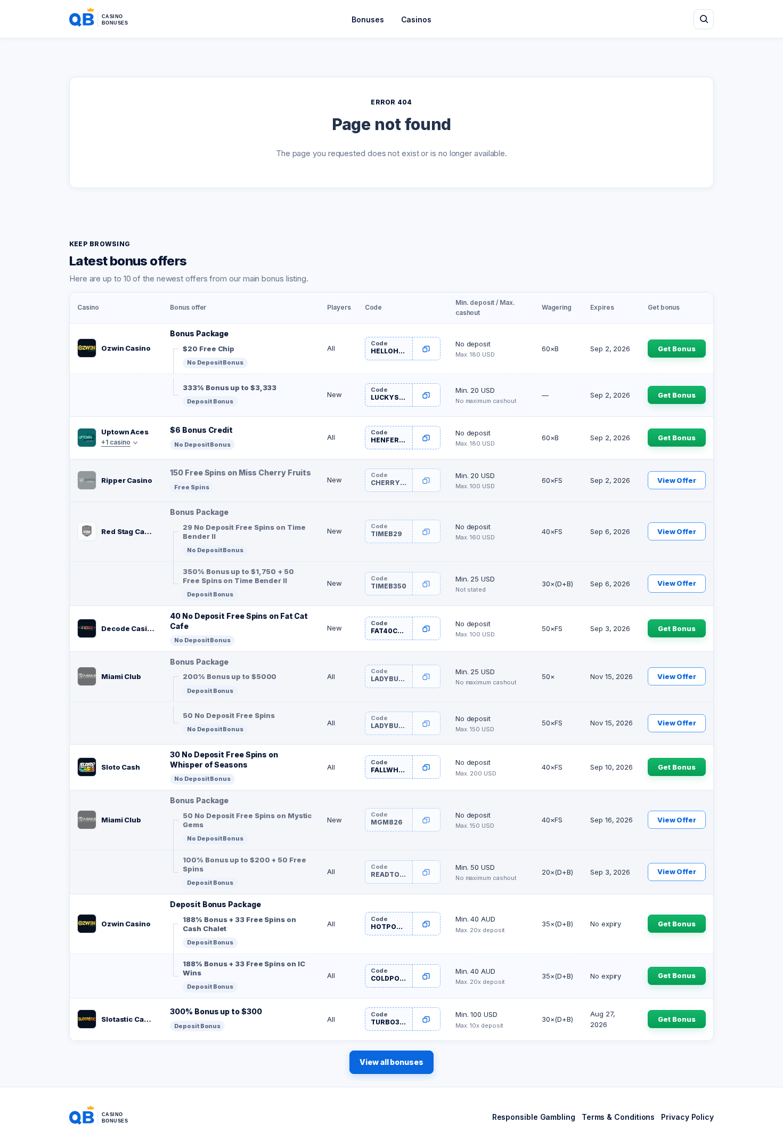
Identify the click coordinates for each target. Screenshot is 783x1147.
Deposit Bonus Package (215, 904)
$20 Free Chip (208, 348)
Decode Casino (128, 628)
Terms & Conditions (618, 1116)
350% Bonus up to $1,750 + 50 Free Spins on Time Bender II (238, 576)
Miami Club (121, 676)
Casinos (416, 19)
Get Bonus (676, 348)
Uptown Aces (125, 431)
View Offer (676, 480)
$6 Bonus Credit (201, 429)
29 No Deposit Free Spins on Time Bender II (244, 532)
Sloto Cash (120, 767)
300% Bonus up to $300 (216, 1011)
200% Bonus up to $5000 (229, 676)
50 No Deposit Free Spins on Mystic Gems (247, 820)
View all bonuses (391, 1062)
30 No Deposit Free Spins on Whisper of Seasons (224, 759)
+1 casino (115, 442)
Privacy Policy (687, 1116)
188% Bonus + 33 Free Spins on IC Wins (244, 968)
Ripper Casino (126, 480)
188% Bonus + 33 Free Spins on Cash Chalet (239, 924)
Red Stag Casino (128, 531)
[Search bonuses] (704, 19)
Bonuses (368, 19)
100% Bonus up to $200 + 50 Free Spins (244, 864)
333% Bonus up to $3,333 (229, 387)
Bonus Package (199, 333)
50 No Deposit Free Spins (229, 715)
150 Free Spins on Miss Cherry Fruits (240, 472)
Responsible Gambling (533, 1116)
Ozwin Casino (126, 348)
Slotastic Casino (128, 1019)
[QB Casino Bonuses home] (107, 19)
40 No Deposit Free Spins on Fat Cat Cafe (239, 621)
